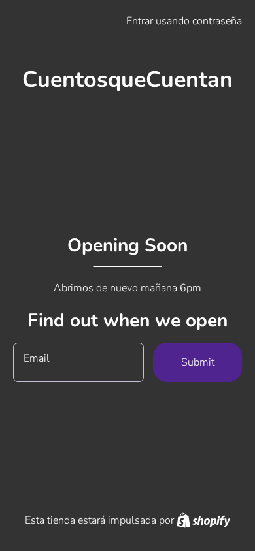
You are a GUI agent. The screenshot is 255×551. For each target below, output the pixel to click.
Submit (197, 362)
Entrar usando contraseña (184, 21)
